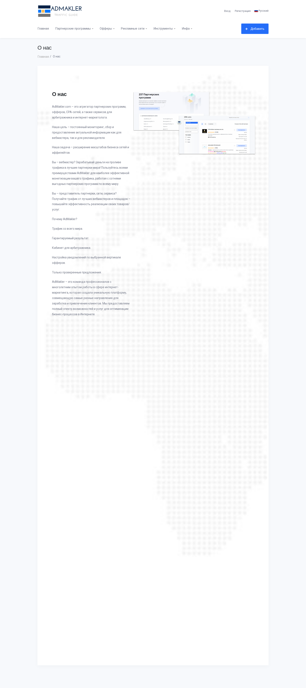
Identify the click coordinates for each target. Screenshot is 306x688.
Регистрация (243, 10)
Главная (43, 28)
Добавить (257, 28)
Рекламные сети (132, 28)
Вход (227, 10)
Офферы (106, 28)
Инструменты (163, 28)
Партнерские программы (73, 28)
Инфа (186, 28)
